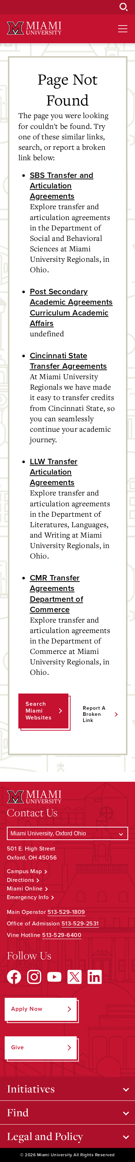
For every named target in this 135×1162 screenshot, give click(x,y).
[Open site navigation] (122, 28)
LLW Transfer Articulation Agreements (54, 472)
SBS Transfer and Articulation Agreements (62, 185)
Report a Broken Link (94, 714)
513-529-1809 (66, 912)
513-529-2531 (80, 923)
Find (18, 1112)
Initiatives (31, 1088)
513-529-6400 (61, 935)
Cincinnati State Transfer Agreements (68, 361)
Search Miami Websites (39, 710)
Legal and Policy (45, 1136)
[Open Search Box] (124, 7)
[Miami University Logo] (34, 28)
